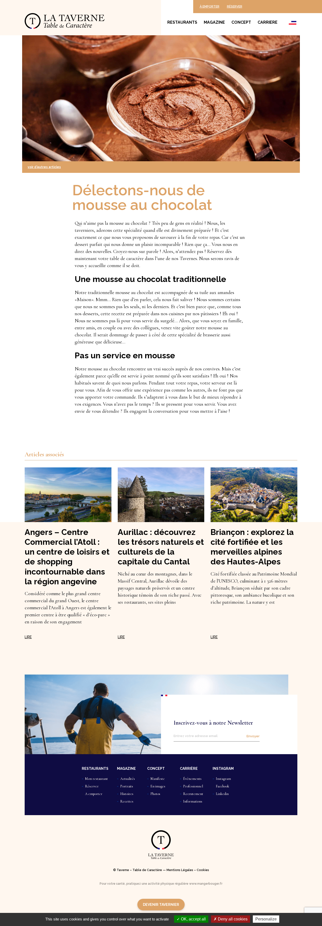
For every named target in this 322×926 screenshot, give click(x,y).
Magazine (214, 22)
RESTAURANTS (95, 769)
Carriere (267, 22)
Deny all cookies (232, 919)
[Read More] (28, 637)
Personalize (266, 919)
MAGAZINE (126, 769)
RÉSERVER (234, 6)
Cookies (203, 870)
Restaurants (182, 22)
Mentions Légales (180, 870)
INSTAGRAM (223, 769)
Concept (241, 22)
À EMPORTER (209, 6)
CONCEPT (156, 769)
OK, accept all (193, 919)
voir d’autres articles (44, 167)
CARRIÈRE (189, 769)
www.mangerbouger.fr (205, 883)
